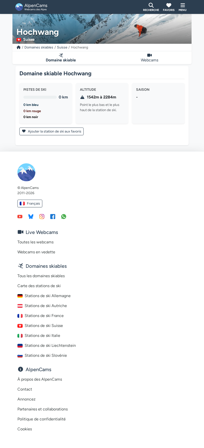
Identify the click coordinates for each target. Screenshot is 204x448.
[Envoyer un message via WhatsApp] (63, 216)
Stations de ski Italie (42, 335)
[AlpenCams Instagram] (41, 216)
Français (33, 203)
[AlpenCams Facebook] (52, 216)
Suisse (62, 47)
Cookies (24, 429)
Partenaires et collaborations (42, 409)
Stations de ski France (44, 315)
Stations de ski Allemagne (48, 295)
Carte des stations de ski (39, 285)
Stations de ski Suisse (44, 325)
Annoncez (26, 399)
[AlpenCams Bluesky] (30, 216)
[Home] (18, 47)
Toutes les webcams (35, 242)
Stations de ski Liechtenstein (50, 345)
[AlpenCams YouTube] (19, 216)
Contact (24, 389)
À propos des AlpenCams (39, 379)
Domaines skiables (38, 47)
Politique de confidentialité (41, 419)
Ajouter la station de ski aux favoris (54, 131)
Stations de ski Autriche (46, 305)
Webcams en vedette (36, 252)
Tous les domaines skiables (41, 275)
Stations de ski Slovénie (46, 355)
